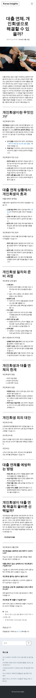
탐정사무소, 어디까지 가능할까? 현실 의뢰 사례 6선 (17, 680)
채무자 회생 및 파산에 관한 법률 (19, 143)
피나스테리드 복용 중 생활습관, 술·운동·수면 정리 (17, 674)
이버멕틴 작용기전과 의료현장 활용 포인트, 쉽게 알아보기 (18, 663)
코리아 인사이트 (11, 39)
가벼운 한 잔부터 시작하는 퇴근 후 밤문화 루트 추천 (18, 669)
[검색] (28, 643)
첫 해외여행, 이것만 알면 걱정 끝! (16, 620)
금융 (6, 611)
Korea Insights (10, 4)
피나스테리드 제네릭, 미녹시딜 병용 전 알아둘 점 (18, 658)
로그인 (19, 631)
